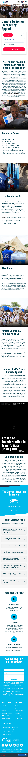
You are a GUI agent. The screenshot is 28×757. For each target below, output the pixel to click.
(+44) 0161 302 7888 (8, 731)
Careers (3, 710)
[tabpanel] (14, 115)
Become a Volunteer (6, 713)
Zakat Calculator (19, 710)
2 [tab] (12, 510)
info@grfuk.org (7, 734)
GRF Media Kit (5, 716)
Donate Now (4, 708)
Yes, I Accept (22, 755)
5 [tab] (16, 510)
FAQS (16, 705)
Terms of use (18, 718)
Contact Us (17, 713)
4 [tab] (15, 510)
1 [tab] (11, 510)
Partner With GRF (6, 718)
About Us (3, 705)
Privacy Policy (18, 716)
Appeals (17, 708)
